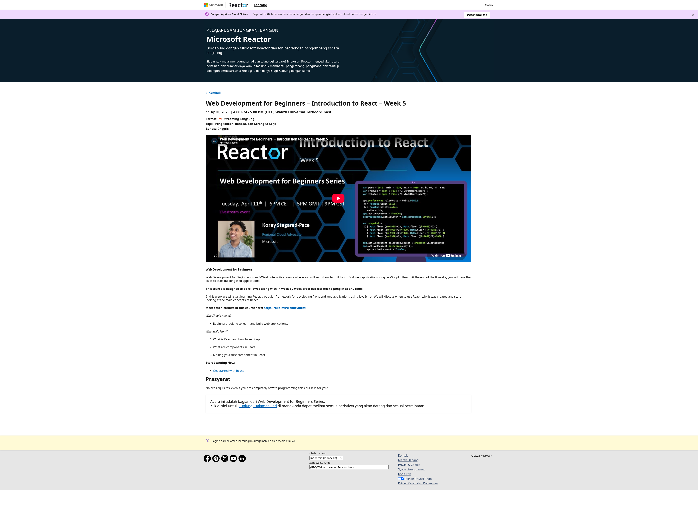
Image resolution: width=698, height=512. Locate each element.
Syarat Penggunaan (411, 469)
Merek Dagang (408, 460)
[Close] (693, 15)
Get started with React (228, 371)
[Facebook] (208, 459)
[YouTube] (234, 459)
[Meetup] (216, 459)
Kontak (403, 455)
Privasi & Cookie (409, 465)
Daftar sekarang (477, 14)
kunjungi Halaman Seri (258, 405)
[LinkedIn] (242, 459)
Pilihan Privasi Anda (418, 479)
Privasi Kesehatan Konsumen (418, 483)
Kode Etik (404, 474)
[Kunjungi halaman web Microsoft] (214, 5)
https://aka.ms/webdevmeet (285, 308)
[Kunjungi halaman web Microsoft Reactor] (238, 5)
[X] (225, 459)
